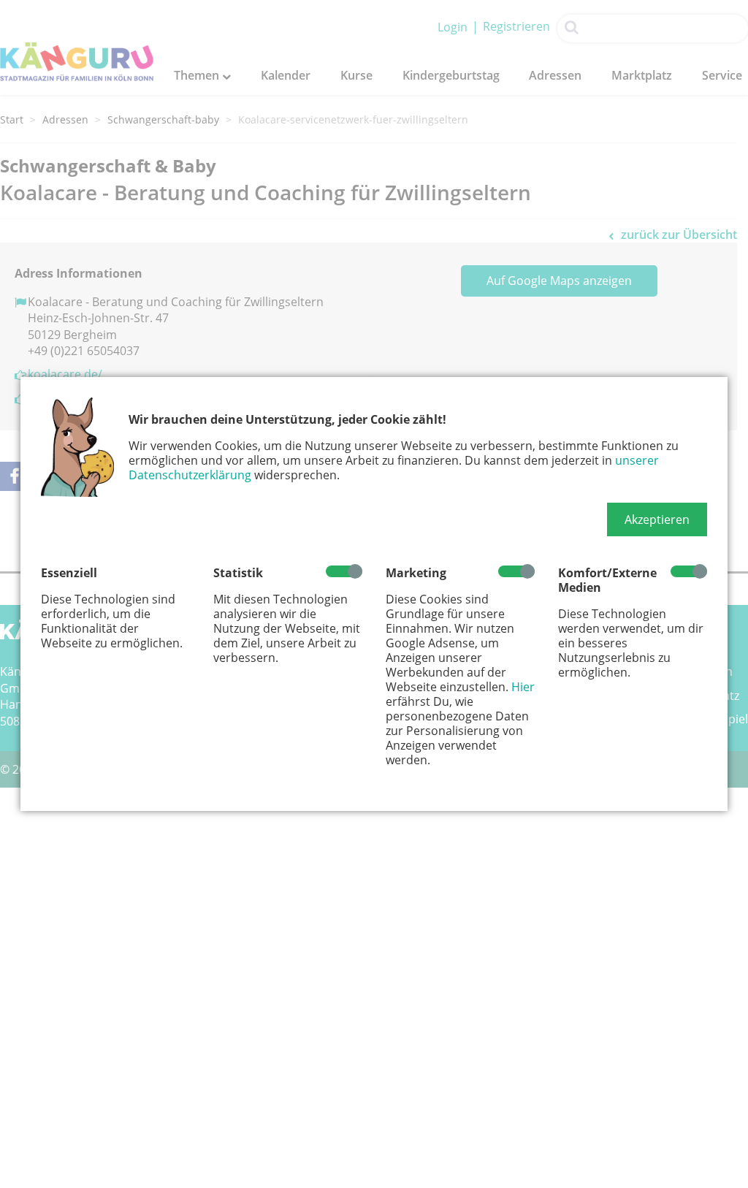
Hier (523, 687)
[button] (657, 519)
